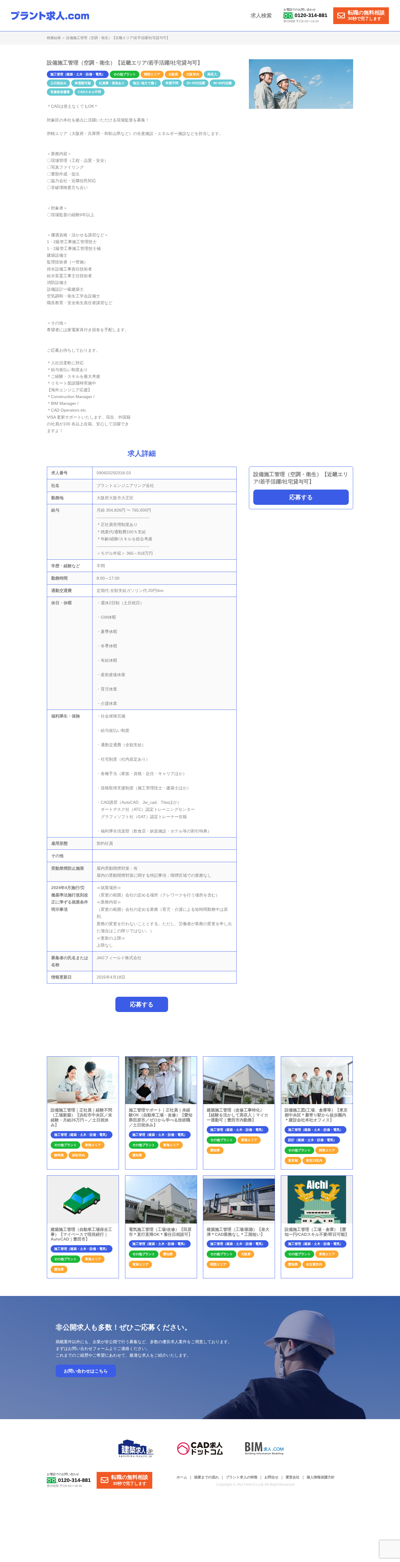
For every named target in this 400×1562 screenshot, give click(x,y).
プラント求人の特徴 (241, 1477)
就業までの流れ (206, 1477)
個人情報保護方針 (321, 1477)
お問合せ (271, 1477)
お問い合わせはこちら (86, 1370)
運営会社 (293, 1477)
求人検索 (261, 15)
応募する (301, 497)
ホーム (182, 1477)
